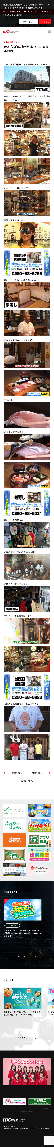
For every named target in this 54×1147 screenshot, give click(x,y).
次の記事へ (37, 772)
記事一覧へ (27, 781)
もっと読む (22, 956)
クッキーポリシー (28, 21)
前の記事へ (17, 772)
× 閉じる (45, 21)
